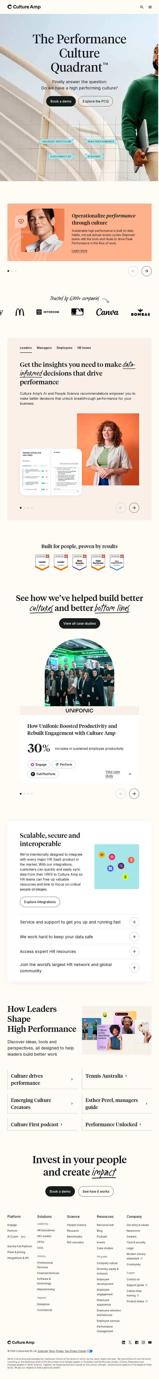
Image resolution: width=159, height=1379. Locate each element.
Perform (12, 1254)
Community (131, 1288)
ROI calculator (74, 1266)
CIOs (40, 1271)
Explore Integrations (39, 913)
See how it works (94, 1215)
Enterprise (43, 1328)
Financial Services (48, 1297)
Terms (52, 1375)
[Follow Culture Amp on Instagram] (140, 1366)
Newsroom (131, 1254)
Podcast (100, 1260)
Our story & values (135, 1249)
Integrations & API (18, 1286)
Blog (98, 1254)
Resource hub (103, 1249)
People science (75, 1249)
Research (71, 1254)
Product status (133, 1325)
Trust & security (133, 1266)
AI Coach (12, 1260)
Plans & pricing (16, 1280)
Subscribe (43, 1375)
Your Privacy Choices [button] (75, 1375)
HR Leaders (44, 1260)
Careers (129, 1260)
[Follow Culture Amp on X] (127, 1366)
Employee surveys (106, 1344)
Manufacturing (45, 1313)
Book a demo (59, 115)
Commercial (44, 1334)
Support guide (133, 1309)
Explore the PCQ (94, 115)
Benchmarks (73, 1260)
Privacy (60, 1375)
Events (99, 1266)
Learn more (79, 264)
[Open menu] (147, 7)
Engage (12, 1249)
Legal (127, 1272)
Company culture (105, 1287)
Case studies (103, 1272)
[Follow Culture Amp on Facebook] (133, 1366)
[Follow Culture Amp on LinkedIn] (120, 1366)
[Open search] (138, 7)
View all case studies (78, 636)
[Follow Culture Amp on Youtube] (146, 1366)
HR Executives (45, 1254)
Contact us (130, 1303)
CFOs (40, 1266)
